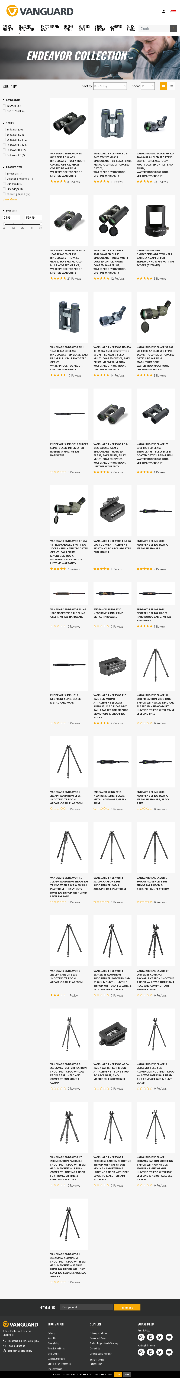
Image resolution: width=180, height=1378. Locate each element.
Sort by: (87, 86)
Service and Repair (98, 1338)
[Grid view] (163, 86)
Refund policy (96, 1363)
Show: (136, 86)
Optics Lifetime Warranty (100, 1353)
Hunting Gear (84, 28)
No (127, 1374)
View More (10, 199)
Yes (118, 1374)
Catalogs (51, 1333)
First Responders (55, 1369)
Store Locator (53, 1353)
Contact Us (19, 1346)
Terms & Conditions (56, 1348)
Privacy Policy (53, 1343)
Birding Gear (68, 28)
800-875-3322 (25, 1341)
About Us (52, 1338)
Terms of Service (97, 1359)
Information (56, 1324)
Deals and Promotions (26, 28)
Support (95, 1324)
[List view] (171, 86)
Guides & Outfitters (56, 1358)
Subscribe (127, 1307)
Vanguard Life (116, 28)
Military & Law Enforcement (59, 1363)
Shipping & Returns (98, 1333)
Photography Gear (50, 28)
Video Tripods (100, 28)
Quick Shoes (131, 28)
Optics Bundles (8, 28)
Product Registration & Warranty (104, 1343)
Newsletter (47, 1307)
